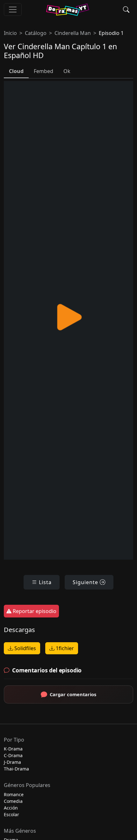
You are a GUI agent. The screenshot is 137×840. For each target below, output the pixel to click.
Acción (11, 808)
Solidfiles (24, 648)
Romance (14, 794)
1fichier (64, 648)
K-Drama (13, 749)
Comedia (13, 801)
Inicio (10, 33)
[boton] (13, 9)
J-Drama (12, 762)
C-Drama (13, 755)
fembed (43, 71)
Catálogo (36, 33)
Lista (44, 582)
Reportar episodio (33, 611)
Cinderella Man (72, 33)
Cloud (16, 71)
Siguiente (86, 582)
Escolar (11, 814)
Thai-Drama (16, 769)
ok (66, 71)
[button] (126, 9)
